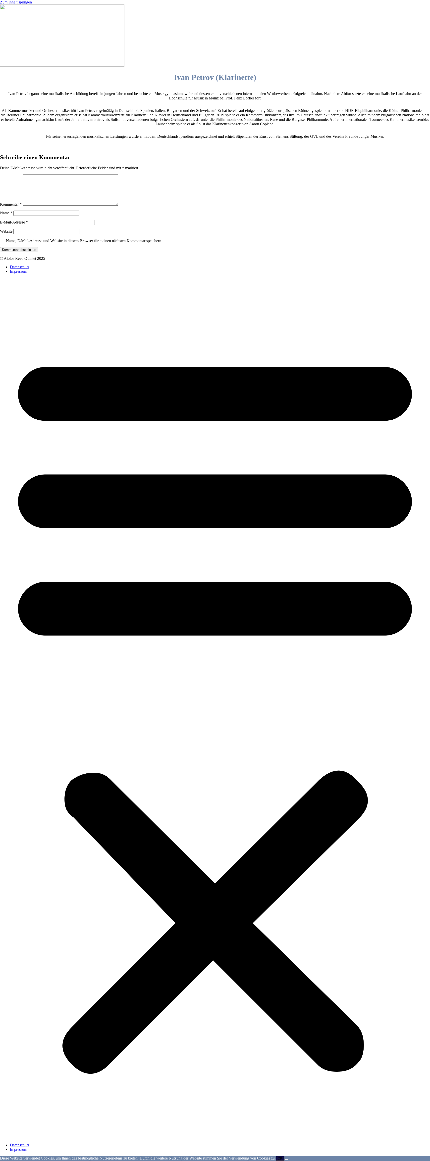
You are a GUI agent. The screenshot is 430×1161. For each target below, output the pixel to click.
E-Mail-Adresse (14, 222)
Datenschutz (19, 267)
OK (280, 1158)
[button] (215, 708)
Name (6, 213)
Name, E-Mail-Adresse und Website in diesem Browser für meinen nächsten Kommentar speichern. (84, 241)
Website (6, 231)
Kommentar (11, 204)
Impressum (18, 271)
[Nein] (286, 1159)
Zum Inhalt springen (16, 2)
